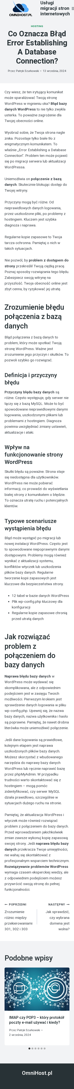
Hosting (37, 26)
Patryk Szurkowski (27, 71)
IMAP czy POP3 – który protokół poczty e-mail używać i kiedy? (37, 1020)
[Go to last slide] (11, 1006)
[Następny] (63, 1006)
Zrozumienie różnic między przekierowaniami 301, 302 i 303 (18, 917)
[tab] (29, 1048)
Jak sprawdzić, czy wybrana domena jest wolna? (57, 917)
